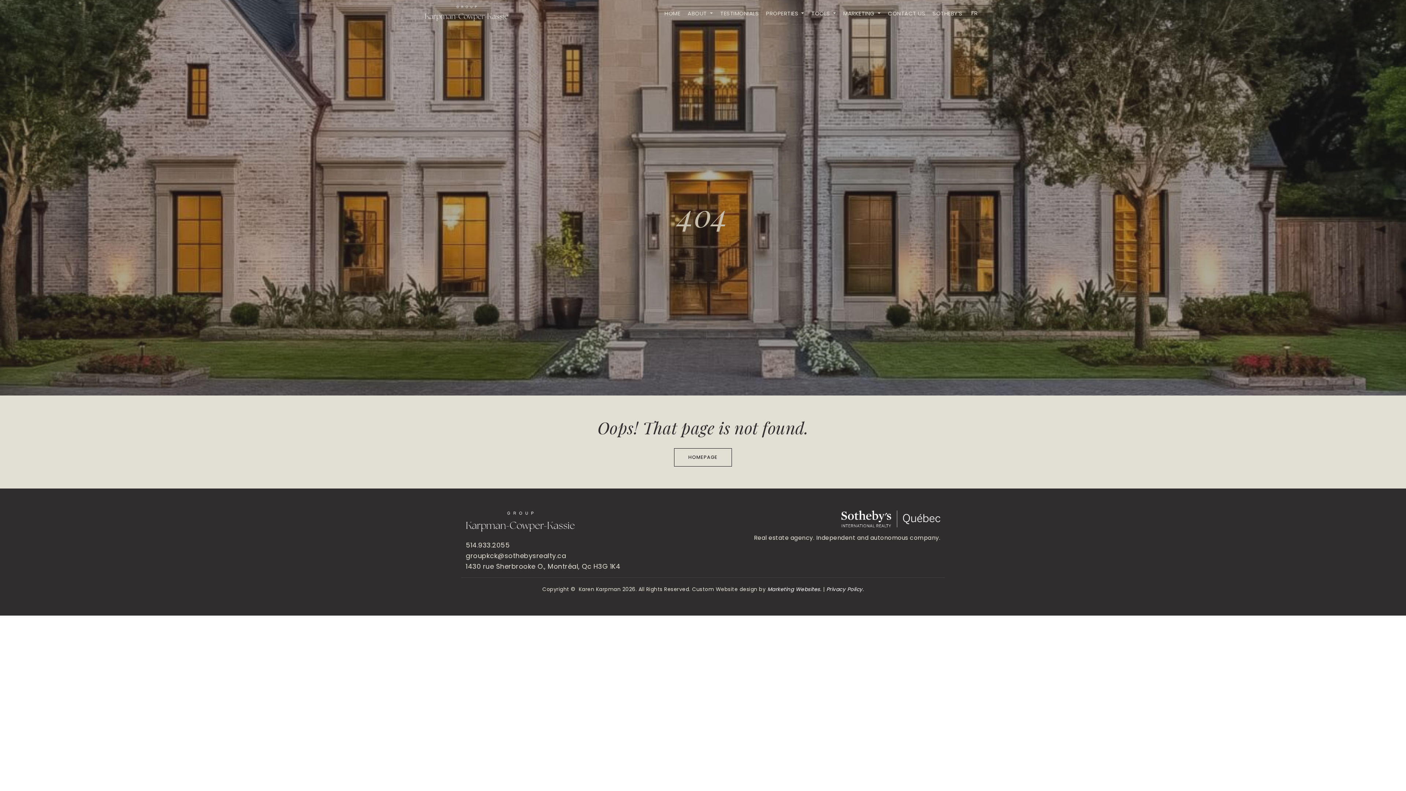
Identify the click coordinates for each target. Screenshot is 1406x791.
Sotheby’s (948, 13)
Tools (821, 13)
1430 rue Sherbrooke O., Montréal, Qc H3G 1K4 (543, 566)
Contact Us (906, 13)
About (698, 13)
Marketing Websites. (794, 589)
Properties (783, 13)
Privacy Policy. (845, 589)
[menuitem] (974, 13)
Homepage (703, 457)
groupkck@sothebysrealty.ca (516, 555)
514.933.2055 (488, 545)
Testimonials (739, 13)
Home (672, 13)
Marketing (859, 13)
